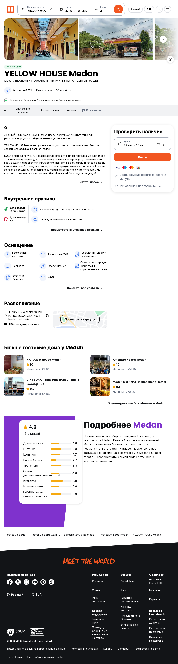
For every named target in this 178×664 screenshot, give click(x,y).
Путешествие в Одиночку (130, 617)
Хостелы (97, 581)
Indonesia (21, 80)
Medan (8, 80)
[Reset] (50, 9)
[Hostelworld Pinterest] (43, 582)
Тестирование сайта (147, 648)
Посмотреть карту (44, 80)
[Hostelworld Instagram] (26, 582)
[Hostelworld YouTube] (35, 582)
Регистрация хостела (157, 621)
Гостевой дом (13, 66)
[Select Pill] (159, 9)
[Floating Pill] (163, 39)
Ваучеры (123, 648)
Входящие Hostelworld (156, 639)
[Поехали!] (118, 9)
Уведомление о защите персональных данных (36, 648)
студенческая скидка (129, 626)
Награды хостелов (127, 608)
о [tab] (5, 110)
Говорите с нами (99, 621)
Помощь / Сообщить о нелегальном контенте (100, 632)
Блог (123, 590)
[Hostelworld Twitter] (18, 582)
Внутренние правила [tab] (23, 110)
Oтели (96, 590)
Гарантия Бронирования (130, 599)
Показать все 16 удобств (54, 90)
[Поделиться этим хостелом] (170, 59)
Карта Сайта (15, 656)
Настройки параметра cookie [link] (45, 656)
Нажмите (155, 590)
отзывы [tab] (71, 110)
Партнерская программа (157, 630)
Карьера (154, 599)
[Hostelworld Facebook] (10, 582)
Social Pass (127, 581)
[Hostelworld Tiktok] (51, 582)
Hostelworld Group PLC (156, 581)
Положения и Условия (84, 648)
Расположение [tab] (50, 110)
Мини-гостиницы (98, 599)
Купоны (107, 648)
